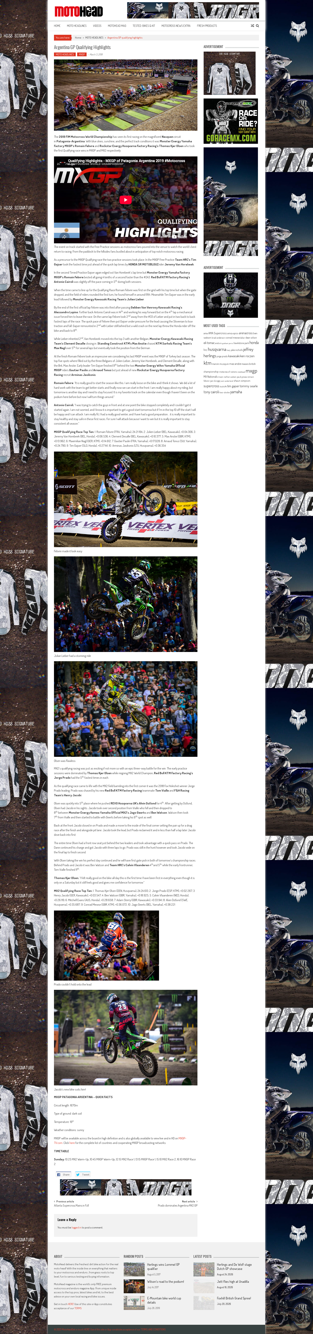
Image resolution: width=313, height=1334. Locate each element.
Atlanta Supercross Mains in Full (71, 1205)
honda (254, 342)
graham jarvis (227, 343)
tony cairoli (211, 391)
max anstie (235, 364)
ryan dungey (214, 380)
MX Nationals (211, 376)
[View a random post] (252, 26)
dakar (242, 337)
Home (57, 26)
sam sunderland (227, 381)
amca (230, 333)
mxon (220, 376)
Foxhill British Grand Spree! (234, 1298)
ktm (208, 363)
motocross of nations (228, 371)
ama (206, 333)
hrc (205, 350)
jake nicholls (237, 349)
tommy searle (249, 386)
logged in (76, 1227)
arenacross (246, 333)
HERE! (71, 1304)
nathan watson (230, 377)
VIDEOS (97, 26)
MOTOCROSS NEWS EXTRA (176, 26)
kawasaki (234, 356)
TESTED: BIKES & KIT (144, 26)
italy (228, 350)
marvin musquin (220, 363)
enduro (218, 343)
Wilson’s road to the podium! (165, 1281)
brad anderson (218, 337)
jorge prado (222, 356)
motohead (241, 372)
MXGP (82, 54)
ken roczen (247, 356)
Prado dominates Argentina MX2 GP (177, 1205)
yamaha (236, 391)
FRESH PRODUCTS (207, 26)
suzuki (223, 386)
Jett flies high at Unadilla (233, 1281)
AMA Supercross (217, 333)
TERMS (78, 1308)
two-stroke (225, 392)
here (72, 1143)
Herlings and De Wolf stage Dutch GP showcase (234, 1266)
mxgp (251, 370)
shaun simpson (242, 380)
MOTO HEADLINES (77, 26)
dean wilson (251, 337)
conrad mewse (233, 337)
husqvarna (217, 349)
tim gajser (233, 386)
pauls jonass (242, 376)
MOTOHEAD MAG (117, 26)
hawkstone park (241, 343)
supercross (211, 385)
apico (235, 333)
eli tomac (209, 343)
